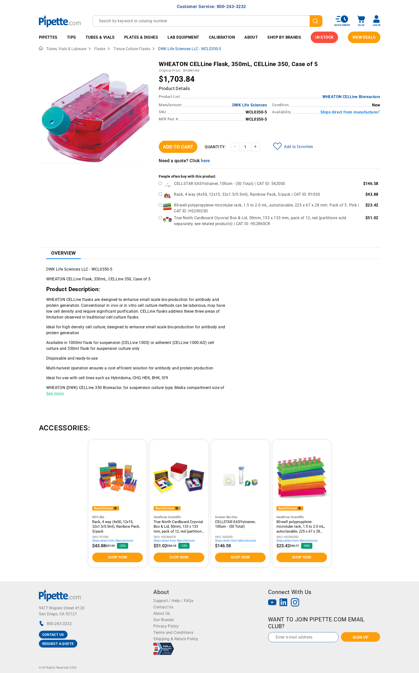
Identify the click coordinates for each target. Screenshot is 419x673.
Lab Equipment (183, 37)
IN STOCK (324, 37)
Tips (71, 37)
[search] (316, 21)
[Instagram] (295, 603)
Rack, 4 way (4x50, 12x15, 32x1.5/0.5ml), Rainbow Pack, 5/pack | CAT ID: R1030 (247, 194)
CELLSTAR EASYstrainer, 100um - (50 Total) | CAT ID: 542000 (229, 183)
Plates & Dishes (141, 37)
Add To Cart (178, 147)
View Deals (364, 37)
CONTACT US (53, 635)
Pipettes (48, 37)
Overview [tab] (63, 253)
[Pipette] (60, 21)
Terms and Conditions (173, 632)
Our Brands (163, 619)
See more (55, 393)
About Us (161, 613)
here (205, 160)
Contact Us (163, 607)
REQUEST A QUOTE (58, 644)
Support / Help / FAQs (173, 600)
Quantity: (215, 147)
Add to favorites (298, 146)
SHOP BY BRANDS (284, 37)
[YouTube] (272, 603)
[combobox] (207, 21)
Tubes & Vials (100, 37)
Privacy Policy (166, 626)
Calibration (222, 37)
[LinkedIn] (283, 603)
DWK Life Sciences (249, 105)
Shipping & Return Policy (175, 639)
